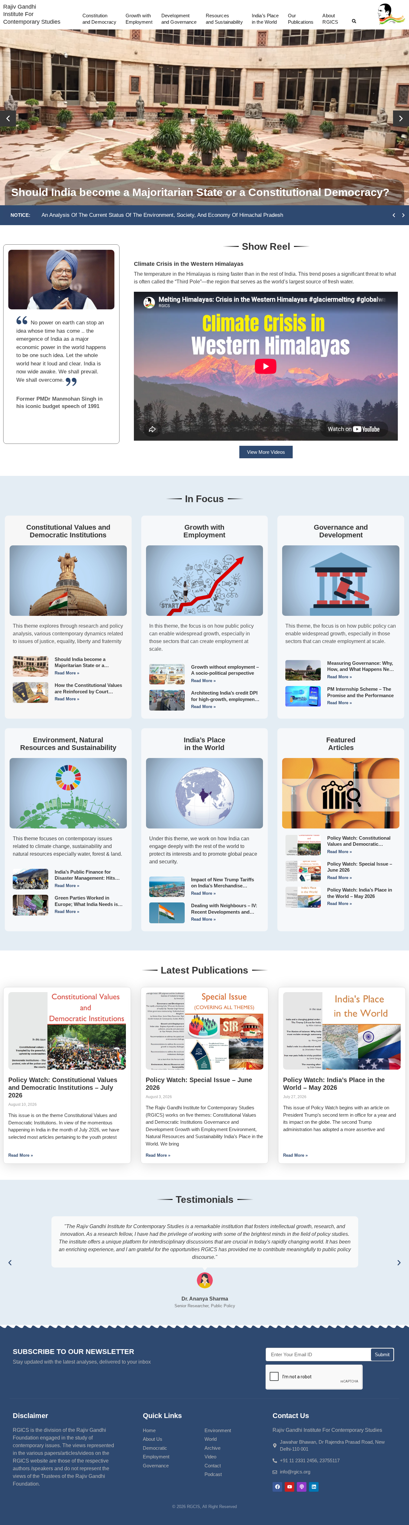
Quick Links (162, 1416)
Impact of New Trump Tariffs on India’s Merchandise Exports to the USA (222, 886)
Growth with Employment (204, 531)
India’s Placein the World (265, 19)
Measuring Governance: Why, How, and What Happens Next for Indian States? (360, 669)
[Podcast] (301, 1487)
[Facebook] (277, 1487)
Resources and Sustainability (224, 19)
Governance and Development (341, 531)
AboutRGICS (330, 19)
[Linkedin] (314, 1487)
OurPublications (300, 19)
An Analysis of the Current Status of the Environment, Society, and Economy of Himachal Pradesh (162, 215)
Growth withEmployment (139, 19)
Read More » (67, 673)
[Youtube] (289, 1487)
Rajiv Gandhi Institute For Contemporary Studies (31, 14)
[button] (354, 21)
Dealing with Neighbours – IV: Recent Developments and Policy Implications (224, 912)
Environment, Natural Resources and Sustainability (68, 744)
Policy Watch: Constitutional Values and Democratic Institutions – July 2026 (358, 844)
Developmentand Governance (179, 19)
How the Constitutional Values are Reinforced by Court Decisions (88, 691)
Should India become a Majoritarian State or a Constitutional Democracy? (200, 192)
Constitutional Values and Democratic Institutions (68, 531)
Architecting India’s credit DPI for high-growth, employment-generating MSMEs (224, 699)
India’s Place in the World (204, 744)
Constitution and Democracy (99, 19)
